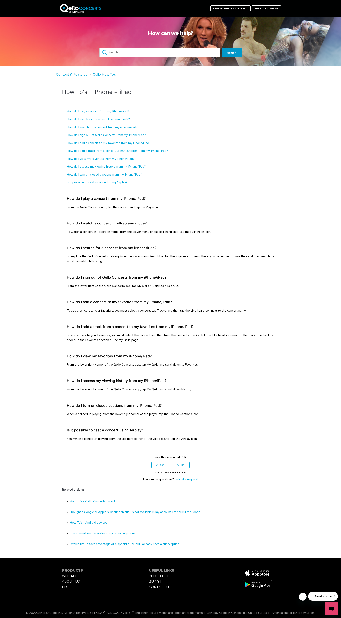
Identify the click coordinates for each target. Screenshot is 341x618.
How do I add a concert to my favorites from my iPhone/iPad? (109, 143)
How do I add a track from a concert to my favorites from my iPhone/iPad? (117, 150)
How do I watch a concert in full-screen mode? (98, 119)
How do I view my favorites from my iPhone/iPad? (100, 158)
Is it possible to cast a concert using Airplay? (97, 182)
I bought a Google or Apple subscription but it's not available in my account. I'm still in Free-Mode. (135, 512)
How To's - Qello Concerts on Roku (93, 501)
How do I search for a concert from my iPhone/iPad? (102, 127)
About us (71, 581)
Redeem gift (160, 576)
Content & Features (71, 74)
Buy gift (156, 581)
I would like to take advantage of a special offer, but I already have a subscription (124, 544)
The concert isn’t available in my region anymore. (103, 533)
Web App (69, 576)
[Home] (108, 8)
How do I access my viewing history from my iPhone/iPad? (106, 166)
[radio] (160, 465)
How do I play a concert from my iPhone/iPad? (98, 111)
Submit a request (266, 8)
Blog (66, 587)
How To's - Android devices (88, 522)
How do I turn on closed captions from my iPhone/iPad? (104, 174)
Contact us (160, 587)
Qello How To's (104, 74)
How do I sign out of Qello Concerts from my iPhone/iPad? (106, 135)
